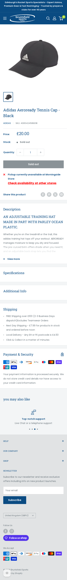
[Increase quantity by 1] (40, 152)
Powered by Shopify (12, 573)
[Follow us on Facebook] (5, 531)
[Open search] (48, 18)
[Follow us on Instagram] (11, 531)
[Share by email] (61, 194)
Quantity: (9, 152)
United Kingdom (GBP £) (16, 515)
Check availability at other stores (32, 183)
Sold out (33, 164)
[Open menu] (5, 18)
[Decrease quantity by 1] (20, 152)
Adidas (7, 123)
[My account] (54, 18)
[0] (61, 18)
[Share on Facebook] (43, 194)
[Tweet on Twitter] (55, 194)
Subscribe (14, 500)
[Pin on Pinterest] (49, 194)
